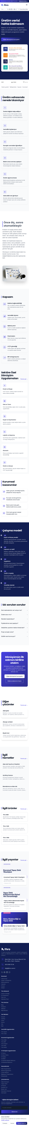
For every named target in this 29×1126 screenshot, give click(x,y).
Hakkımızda (4, 978)
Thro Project (4, 1043)
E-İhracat (3, 1085)
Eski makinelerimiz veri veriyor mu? (14, 610)
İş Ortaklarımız (5, 995)
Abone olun (14, 1111)
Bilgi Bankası (4, 1010)
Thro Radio (4, 1047)
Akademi (3, 1006)
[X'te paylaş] (8, 9)
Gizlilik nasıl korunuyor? (14, 636)
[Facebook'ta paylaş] (9, 9)
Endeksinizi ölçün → (23, 1)
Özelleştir (5, 1123)
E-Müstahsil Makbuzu (6, 1062)
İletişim (3, 987)
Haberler (3, 984)
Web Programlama (6, 1068)
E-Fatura (3, 1053)
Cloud (2, 1020)
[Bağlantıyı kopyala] (16, 9)
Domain (3, 1016)
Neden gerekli (5, 87)
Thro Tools (3, 1033)
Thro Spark (4, 1031)
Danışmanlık (4, 1076)
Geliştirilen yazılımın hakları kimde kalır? (14, 627)
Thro (2, 9)
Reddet (12, 1123)
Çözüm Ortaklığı (5, 993)
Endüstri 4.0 (4, 1087)
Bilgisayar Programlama (7, 1074)
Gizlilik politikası (5, 1120)
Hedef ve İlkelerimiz (6, 980)
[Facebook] (4, 972)
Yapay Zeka (4, 1083)
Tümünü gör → (24, 379)
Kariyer (3, 986)
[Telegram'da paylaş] (14, 9)
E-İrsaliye (3, 1056)
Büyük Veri (4, 1089)
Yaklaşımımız (13, 87)
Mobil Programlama (6, 1070)
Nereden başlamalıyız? (14, 619)
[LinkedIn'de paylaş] (11, 9)
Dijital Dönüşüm (5, 1081)
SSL (2, 1024)
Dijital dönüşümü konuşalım (11, 39)
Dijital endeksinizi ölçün (14, 681)
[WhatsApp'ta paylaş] (13, 9)
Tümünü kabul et (21, 1123)
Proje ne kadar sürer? (14, 632)
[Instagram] (9, 972)
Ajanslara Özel (5, 999)
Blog (2, 1005)
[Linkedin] (7, 972)
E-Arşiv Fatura (4, 1055)
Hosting (3, 1018)
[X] (2, 972)
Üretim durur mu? (14, 614)
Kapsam (19, 87)
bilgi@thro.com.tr (10, 968)
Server (3, 1022)
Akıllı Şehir (3, 1092)
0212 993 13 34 (9, 964)
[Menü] (26, 4)
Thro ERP (3, 1041)
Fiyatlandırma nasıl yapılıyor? (14, 623)
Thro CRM (3, 1040)
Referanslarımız (5, 982)
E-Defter (3, 1058)
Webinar (3, 1008)
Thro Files (3, 1045)
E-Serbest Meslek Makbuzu (8, 1060)
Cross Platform (5, 1072)
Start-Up (3, 997)
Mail (2, 1026)
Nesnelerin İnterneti (6, 1091)
